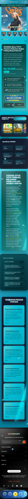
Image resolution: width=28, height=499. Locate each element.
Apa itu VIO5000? (9, 261)
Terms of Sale (5, 137)
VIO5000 (3, 5)
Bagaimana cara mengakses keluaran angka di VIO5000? (12, 278)
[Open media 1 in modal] (24, 28)
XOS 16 (3, 464)
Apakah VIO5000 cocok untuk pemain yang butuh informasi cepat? (12, 284)
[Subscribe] (24, 442)
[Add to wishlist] (25, 7)
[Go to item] (3, 34)
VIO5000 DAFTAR (20, 5)
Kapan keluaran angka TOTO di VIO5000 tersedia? (13, 273)
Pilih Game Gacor (20, 118)
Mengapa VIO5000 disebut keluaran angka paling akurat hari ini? (13, 267)
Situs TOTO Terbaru (17, 193)
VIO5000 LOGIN (11, 5)
